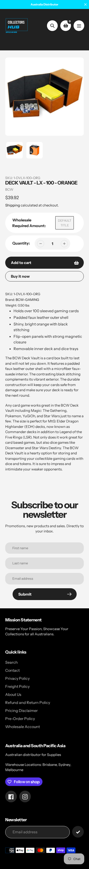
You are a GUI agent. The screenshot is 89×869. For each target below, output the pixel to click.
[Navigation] (79, 25)
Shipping (12, 205)
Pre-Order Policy (20, 718)
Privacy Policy (17, 678)
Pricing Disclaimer (21, 710)
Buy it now (20, 276)
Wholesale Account (22, 726)
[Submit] (78, 832)
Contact (12, 670)
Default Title (64, 223)
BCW (9, 189)
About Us (13, 694)
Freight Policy (17, 686)
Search (11, 662)
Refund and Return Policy (27, 702)
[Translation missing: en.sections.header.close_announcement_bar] (85, 4)
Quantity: (21, 243)
